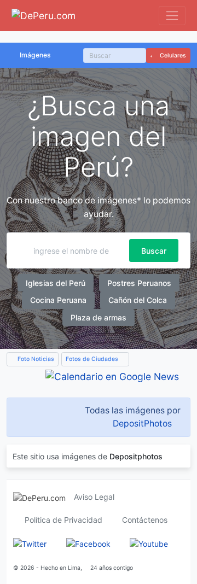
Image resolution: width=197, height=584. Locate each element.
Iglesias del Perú (55, 283)
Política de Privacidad (63, 519)
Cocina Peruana (58, 300)
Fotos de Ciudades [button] (93, 359)
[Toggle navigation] (172, 15)
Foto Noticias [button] (35, 359)
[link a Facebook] (88, 542)
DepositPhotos (142, 423)
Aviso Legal (94, 496)
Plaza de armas (98, 317)
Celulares (172, 55)
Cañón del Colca (137, 300)
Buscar (153, 250)
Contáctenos (144, 519)
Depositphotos (136, 456)
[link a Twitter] (30, 542)
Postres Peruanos (139, 283)
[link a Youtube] (149, 542)
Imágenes (35, 55)
